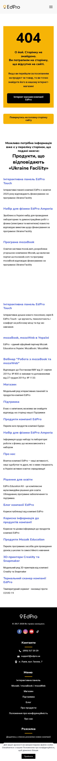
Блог (28, 702)
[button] (28, 98)
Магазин (28, 691)
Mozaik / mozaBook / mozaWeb (28, 685)
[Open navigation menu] (51, 7)
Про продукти (28, 707)
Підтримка (29, 696)
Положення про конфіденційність (28, 713)
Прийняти (28, 756)
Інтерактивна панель (28, 680)
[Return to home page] (11, 7)
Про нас (28, 718)
